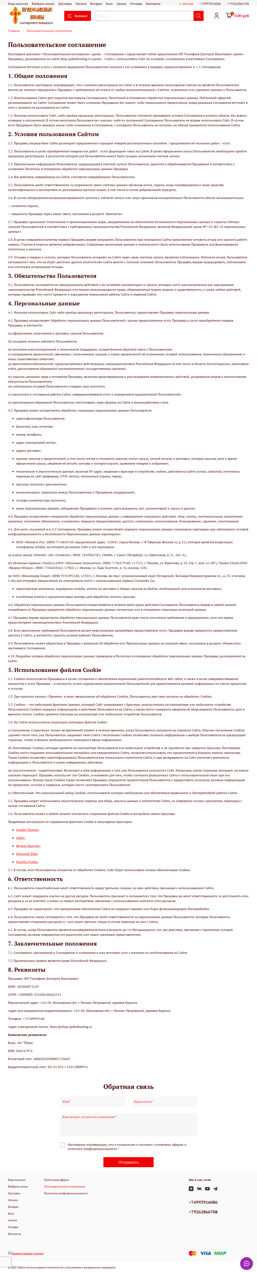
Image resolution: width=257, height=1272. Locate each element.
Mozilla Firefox (27, 862)
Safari (20, 838)
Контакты (153, 3)
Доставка (65, 3)
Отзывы (136, 3)
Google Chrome (27, 830)
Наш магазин (18, 3)
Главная (14, 31)
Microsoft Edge (26, 854)
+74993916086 (210, 3)
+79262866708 (238, 3)
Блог (109, 3)
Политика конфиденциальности (66, 1193)
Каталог (81, 16)
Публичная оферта (56, 1180)
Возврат (96, 3)
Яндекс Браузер (28, 846)
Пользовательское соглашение (64, 1186)
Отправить (128, 1162)
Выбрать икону (43, 3)
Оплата (81, 3)
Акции (121, 3)
